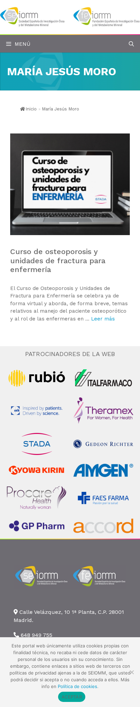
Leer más (103, 319)
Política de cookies (77, 686)
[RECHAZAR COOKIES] (131, 672)
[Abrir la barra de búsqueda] (131, 44)
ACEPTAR (72, 697)
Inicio (31, 108)
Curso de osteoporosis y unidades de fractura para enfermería (57, 260)
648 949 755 (36, 635)
